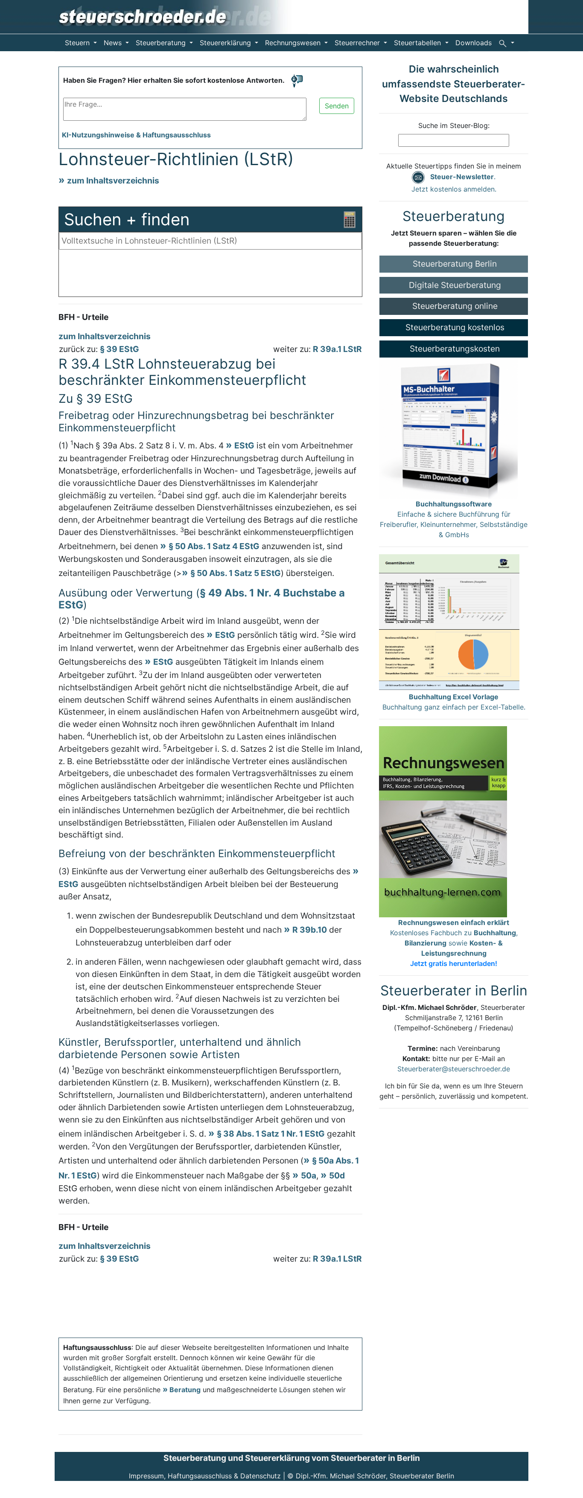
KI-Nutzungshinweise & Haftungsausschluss (136, 135)
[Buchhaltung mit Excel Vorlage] (449, 622)
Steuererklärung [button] (226, 42)
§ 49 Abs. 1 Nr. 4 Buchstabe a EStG (201, 599)
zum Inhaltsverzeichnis (113, 180)
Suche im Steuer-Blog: (454, 125)
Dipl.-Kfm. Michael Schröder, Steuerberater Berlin (375, 1476)
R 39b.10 (309, 930)
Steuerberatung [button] (162, 42)
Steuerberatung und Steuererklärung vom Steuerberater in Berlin (291, 1458)
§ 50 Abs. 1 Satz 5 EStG (235, 573)
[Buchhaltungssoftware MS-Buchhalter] (448, 427)
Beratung (185, 1389)
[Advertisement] (210, 275)
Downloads (473, 42)
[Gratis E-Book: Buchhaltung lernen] (443, 821)
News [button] (114, 42)
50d (337, 1175)
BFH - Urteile (83, 317)
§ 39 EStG (119, 349)
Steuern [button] (78, 42)
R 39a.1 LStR (337, 349)
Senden (337, 106)
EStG (244, 445)
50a (308, 1175)
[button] (506, 43)
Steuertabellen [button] (418, 42)
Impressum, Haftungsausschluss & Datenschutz (205, 1476)
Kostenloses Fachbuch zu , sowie (454, 943)
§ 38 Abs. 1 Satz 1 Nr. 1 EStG (271, 1134)
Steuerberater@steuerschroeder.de (453, 1069)
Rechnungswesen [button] (294, 42)
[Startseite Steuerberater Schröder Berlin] (181, 16)
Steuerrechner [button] (358, 42)
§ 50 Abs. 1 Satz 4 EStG (214, 546)
